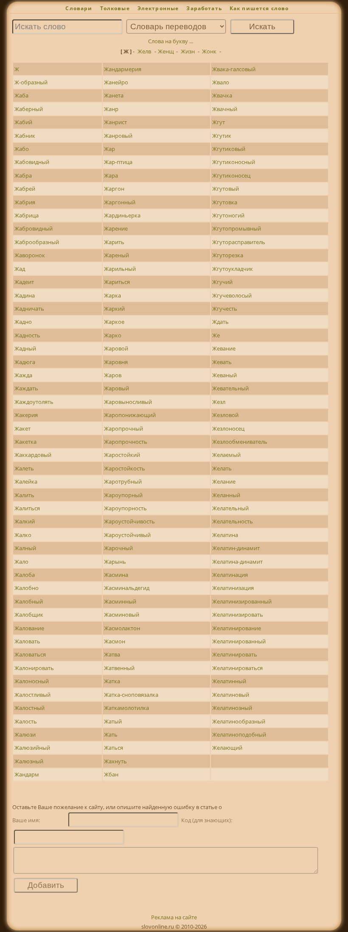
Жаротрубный (123, 481)
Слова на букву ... (170, 41)
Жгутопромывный (236, 228)
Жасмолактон (122, 628)
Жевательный (230, 388)
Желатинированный (239, 641)
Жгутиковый (228, 149)
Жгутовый (225, 188)
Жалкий (24, 521)
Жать (111, 734)
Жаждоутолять (33, 402)
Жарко (112, 335)
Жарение (116, 228)
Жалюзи (25, 734)
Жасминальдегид (126, 588)
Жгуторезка (227, 255)
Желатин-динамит (236, 548)
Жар (109, 149)
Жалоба (24, 575)
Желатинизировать (237, 614)
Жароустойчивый (127, 535)
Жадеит (24, 282)
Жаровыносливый (128, 402)
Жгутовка (224, 202)
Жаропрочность (125, 441)
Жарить (114, 242)
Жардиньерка (122, 215)
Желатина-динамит (237, 561)
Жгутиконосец (231, 175)
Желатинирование (236, 628)
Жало (21, 561)
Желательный (230, 508)
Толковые (115, 8)
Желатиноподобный (239, 734)
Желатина (225, 535)
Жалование (29, 628)
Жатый (113, 721)
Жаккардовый (32, 455)
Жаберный (28, 109)
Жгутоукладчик (232, 269)
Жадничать (29, 308)
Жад (19, 269)
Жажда (23, 375)
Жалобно (26, 588)
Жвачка (222, 95)
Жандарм (26, 774)
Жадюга (24, 362)
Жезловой (225, 415)
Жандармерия (122, 69)
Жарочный (118, 548)
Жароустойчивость (129, 521)
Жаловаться (30, 654)
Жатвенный (119, 668)
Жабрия (24, 202)
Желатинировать (234, 654)
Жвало (220, 82)
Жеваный (224, 375)
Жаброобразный (36, 242)
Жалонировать (34, 668)
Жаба (21, 95)
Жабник (24, 135)
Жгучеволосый (232, 295)
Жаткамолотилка (126, 708)
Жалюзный (28, 761)
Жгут (218, 122)
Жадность (27, 335)
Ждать (220, 322)
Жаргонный (119, 202)
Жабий (23, 122)
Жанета (113, 95)
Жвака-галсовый (233, 69)
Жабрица (26, 215)
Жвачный (224, 109)
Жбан (111, 774)
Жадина (24, 295)
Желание (224, 481)
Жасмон (114, 641)
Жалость (25, 721)
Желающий (227, 747)
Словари (78, 8)
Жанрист (115, 122)
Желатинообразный (238, 721)
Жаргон (114, 188)
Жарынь (115, 561)
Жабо (21, 149)
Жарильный (120, 269)
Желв (144, 51)
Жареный (116, 255)
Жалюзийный (32, 747)
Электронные (158, 8)
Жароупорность (125, 508)
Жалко (22, 535)
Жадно (23, 322)
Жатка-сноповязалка (131, 694)
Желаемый (226, 455)
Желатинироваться (237, 668)
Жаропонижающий (130, 415)
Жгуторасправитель (238, 242)
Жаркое (114, 322)
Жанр (111, 109)
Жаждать (26, 388)
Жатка (112, 681)
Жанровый (118, 135)
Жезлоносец (228, 428)
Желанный (226, 495)
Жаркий (114, 308)
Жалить (24, 495)
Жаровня (116, 362)
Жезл (218, 402)
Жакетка (25, 441)
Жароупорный (123, 495)
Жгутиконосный (233, 162)
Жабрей (24, 188)
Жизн (188, 51)
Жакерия (26, 415)
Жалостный (29, 708)
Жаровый (116, 388)
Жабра (23, 175)
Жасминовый (121, 614)
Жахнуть (115, 761)
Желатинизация (233, 588)
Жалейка (25, 481)
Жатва (112, 654)
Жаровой (116, 348)
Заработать (204, 8)
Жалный (25, 548)
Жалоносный (31, 681)
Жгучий (222, 282)
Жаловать (27, 641)
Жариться (117, 282)
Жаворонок (29, 255)
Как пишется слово (259, 8)
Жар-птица (118, 162)
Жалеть (24, 468)
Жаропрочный (123, 428)
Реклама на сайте (174, 917)
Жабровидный (33, 228)
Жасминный (120, 601)
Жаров (112, 375)
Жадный (25, 348)
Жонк (209, 51)
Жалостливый (32, 694)
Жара (111, 175)
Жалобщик (28, 614)
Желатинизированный (242, 601)
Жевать (222, 362)
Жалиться (27, 508)
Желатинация (230, 575)
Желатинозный (232, 708)
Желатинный (229, 681)
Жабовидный (31, 162)
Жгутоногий (228, 215)
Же (216, 335)
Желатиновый (230, 694)
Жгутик (221, 135)
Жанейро (116, 82)
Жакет (22, 428)
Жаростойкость (124, 468)
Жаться (113, 747)
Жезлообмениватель (239, 441)
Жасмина (116, 575)
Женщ (166, 51)
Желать (222, 468)
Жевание (224, 348)
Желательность (232, 521)
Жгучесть (224, 308)
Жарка (112, 295)
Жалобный (28, 601)
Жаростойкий (122, 455)
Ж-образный (31, 82)
